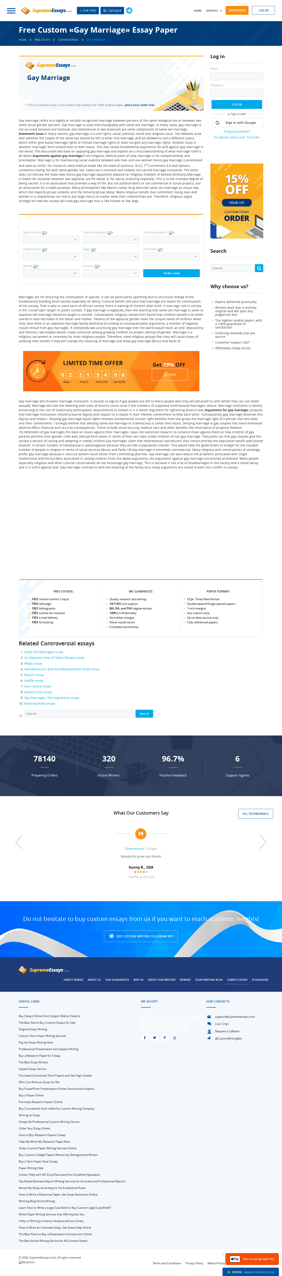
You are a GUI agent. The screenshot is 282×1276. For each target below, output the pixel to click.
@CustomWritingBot (228, 1038)
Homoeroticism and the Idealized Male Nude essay (61, 669)
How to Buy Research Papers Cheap (42, 1135)
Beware (185, 980)
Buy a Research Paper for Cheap (39, 1056)
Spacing (27, 265)
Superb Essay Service (32, 1069)
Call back (114, 10)
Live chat (89, 10)
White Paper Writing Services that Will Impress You (51, 1214)
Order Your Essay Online (34, 1128)
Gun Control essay (37, 686)
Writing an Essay (29, 1115)
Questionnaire (134, 849)
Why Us (139, 980)
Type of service (32, 232)
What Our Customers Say (141, 813)
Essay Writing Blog (209, 980)
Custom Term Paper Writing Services (42, 1036)
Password (216, 85)
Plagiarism (260, 980)
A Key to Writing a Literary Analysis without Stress (51, 1221)
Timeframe (150, 249)
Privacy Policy (194, 1263)
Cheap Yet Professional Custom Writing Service (49, 1122)
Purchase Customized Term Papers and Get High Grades (55, 1075)
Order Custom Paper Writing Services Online (47, 1148)
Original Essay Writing (33, 1029)
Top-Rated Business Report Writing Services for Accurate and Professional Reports (72, 1181)
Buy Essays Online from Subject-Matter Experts (49, 1016)
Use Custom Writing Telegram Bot (144, 936)
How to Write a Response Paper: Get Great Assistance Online (58, 1194)
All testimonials (256, 814)
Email (213, 68)
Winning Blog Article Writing (37, 1201)
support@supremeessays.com (235, 1017)
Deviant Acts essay (38, 692)
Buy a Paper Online (31, 1095)
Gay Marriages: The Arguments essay (51, 698)
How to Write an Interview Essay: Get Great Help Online (55, 1228)
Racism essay (34, 675)
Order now (237, 10)
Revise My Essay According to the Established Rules (52, 1188)
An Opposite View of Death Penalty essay (54, 658)
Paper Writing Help (31, 1168)
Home (198, 11)
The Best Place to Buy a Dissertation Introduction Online (55, 1234)
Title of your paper (155, 232)
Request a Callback (227, 1031)
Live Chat (221, 1024)
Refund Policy (216, 1263)
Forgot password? (237, 131)
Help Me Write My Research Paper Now (44, 1142)
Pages (86, 249)
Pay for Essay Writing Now (36, 1042)
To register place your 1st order (237, 137)
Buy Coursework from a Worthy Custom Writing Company (57, 1109)
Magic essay (33, 663)
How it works (73, 980)
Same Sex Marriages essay (43, 652)
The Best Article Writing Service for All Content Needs (53, 1241)
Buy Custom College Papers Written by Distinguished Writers (58, 1155)
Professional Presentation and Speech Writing (48, 1049)
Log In (237, 104)
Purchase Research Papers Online (40, 1102)
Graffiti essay (33, 680)
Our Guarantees (117, 980)
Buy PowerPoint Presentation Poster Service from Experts (56, 1089)
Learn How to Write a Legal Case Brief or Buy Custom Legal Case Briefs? (65, 1208)
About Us (94, 980)
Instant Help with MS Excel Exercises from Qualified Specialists (59, 1175)
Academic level (32, 249)
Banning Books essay (39, 703)
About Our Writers (162, 980)
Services (212, 11)
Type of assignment (95, 232)
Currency (88, 265)
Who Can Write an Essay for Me (39, 1082)
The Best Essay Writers (33, 1062)
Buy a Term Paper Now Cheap (38, 1161)
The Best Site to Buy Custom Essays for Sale (47, 1023)
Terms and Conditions (167, 1263)
